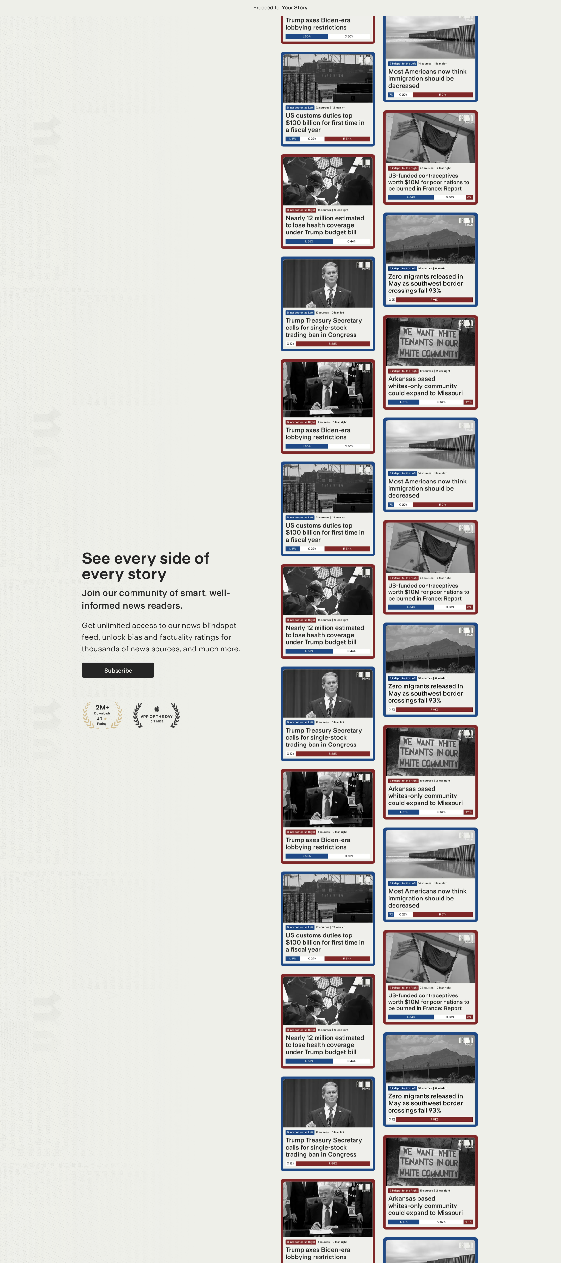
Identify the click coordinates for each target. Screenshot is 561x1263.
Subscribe (118, 670)
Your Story (295, 8)
